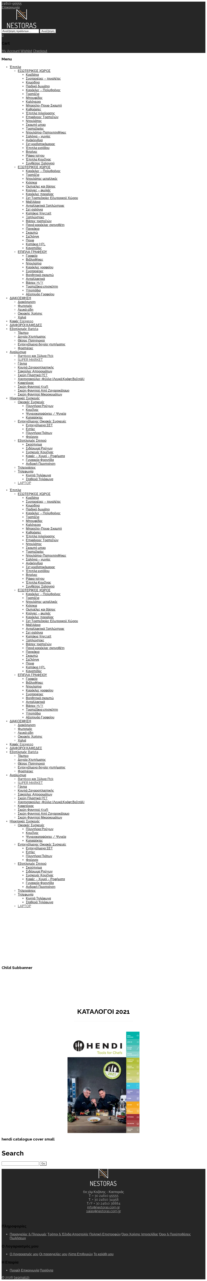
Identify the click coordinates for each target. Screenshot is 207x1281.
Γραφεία (31, 256)
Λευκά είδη (25, 310)
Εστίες (30, 429)
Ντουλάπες (34, 121)
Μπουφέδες (34, 98)
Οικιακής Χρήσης (30, 313)
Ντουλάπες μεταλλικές (42, 179)
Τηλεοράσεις (27, 468)
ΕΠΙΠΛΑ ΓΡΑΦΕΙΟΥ (32, 252)
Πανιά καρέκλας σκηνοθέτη (45, 225)
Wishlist (26, 51)
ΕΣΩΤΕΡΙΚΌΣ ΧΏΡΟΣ (34, 71)
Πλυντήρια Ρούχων (39, 406)
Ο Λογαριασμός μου (24, 1254)
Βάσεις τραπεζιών (39, 221)
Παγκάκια (32, 229)
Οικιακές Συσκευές (31, 402)
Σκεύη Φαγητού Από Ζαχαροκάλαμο (43, 390)
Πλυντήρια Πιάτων (39, 433)
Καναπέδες (34, 248)
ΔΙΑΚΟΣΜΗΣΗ (20, 298)
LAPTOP (24, 483)
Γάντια (22, 364)
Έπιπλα (15, 67)
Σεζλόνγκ (32, 236)
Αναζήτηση (47, 31)
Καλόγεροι (33, 102)
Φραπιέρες (25, 348)
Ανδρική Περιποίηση (40, 464)
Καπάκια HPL (35, 244)
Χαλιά (22, 317)
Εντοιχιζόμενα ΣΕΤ (39, 425)
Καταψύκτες (34, 417)
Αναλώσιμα (18, 352)
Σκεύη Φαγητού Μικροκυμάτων (40, 394)
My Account (11, 51)
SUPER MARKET (30, 360)
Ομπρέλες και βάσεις (41, 186)
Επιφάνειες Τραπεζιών (42, 117)
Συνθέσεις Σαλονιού (40, 163)
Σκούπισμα (34, 444)
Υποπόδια (33, 290)
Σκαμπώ (32, 233)
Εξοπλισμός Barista (24, 329)
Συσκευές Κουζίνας (40, 452)
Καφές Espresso (21, 321)
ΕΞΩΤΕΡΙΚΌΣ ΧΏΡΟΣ (34, 167)
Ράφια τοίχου (35, 156)
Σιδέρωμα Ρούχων (39, 448)
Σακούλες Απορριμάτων (35, 371)
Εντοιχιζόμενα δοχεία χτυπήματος (41, 344)
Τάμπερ (23, 333)
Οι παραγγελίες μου (53, 1254)
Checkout (40, 51)
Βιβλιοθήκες (34, 260)
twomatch (21, 1277)
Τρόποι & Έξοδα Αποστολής (68, 1234)
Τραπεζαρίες (35, 129)
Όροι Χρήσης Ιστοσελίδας (139, 1234)
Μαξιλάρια (33, 202)
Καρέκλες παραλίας (40, 194)
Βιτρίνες (31, 152)
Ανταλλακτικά (35, 279)
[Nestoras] (22, 27)
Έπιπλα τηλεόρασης (40, 113)
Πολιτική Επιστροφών (105, 1234)
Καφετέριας (26, 383)
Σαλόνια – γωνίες (38, 136)
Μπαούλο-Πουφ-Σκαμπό (44, 105)
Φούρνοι (32, 437)
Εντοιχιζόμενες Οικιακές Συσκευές (42, 421)
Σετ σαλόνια (34, 209)
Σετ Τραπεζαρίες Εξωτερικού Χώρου (52, 198)
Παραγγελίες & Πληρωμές (28, 1234)
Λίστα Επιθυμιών (80, 1254)
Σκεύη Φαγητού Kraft (33, 387)
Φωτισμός (25, 306)
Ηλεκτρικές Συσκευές (25, 398)
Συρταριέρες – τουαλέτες (43, 78)
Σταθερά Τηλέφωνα (39, 479)
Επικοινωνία (11, 7)
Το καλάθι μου (104, 1254)
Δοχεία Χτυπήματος (32, 337)
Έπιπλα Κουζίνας (38, 159)
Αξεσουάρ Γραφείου (40, 294)
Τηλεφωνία (25, 471)
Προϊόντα (46, 1270)
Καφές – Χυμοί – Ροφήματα (45, 456)
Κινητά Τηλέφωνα (38, 475)
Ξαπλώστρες (35, 217)
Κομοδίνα (33, 82)
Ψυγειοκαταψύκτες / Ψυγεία (46, 414)
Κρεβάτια (32, 75)
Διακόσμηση (27, 302)
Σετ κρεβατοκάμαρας (40, 144)
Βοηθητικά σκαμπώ (40, 275)
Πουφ (30, 240)
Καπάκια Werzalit (38, 213)
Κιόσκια (31, 182)
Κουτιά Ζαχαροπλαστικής (36, 367)
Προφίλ (15, 1270)
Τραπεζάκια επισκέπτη (42, 286)
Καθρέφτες (33, 109)
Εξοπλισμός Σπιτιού (32, 441)
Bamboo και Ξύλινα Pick (35, 356)
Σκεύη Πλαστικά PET (33, 375)
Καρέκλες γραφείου (39, 267)
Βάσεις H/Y (34, 283)
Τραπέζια (32, 94)
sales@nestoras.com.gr (103, 1211)
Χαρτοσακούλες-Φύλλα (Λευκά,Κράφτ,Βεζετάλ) (51, 379)
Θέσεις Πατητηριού (31, 340)
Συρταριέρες (34, 271)
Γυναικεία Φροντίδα (40, 460)
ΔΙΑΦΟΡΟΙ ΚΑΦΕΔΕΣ (26, 325)
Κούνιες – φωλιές (38, 190)
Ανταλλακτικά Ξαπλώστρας (45, 206)
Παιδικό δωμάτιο (38, 86)
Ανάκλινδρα (34, 140)
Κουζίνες (32, 410)
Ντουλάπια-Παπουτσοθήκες (46, 132)
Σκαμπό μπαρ (36, 125)
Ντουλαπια (33, 263)
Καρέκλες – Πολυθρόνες (43, 90)
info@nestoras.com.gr (103, 1207)
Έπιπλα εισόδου (38, 148)
